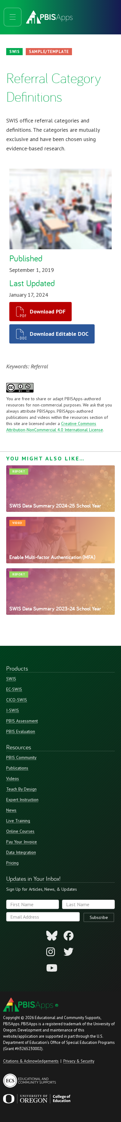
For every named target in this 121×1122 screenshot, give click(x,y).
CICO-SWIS (16, 700)
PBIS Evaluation (20, 731)
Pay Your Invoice (21, 842)
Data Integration (21, 852)
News (11, 810)
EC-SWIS (14, 689)
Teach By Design (21, 789)
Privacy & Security (78, 1061)
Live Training (18, 820)
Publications (17, 768)
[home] (67, 17)
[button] (12, 17)
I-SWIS (12, 710)
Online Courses (20, 831)
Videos (12, 778)
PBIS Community (21, 757)
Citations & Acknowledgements (31, 1061)
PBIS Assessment (22, 721)
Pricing (12, 863)
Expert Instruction (22, 799)
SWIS (11, 678)
